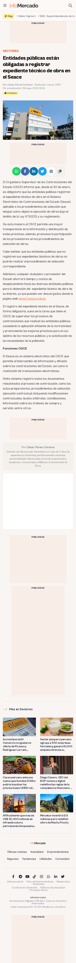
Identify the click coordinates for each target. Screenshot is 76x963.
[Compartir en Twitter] (42, 171)
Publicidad (38, 884)
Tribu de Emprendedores (40, 881)
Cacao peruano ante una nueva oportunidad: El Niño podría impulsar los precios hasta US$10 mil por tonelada (19, 783)
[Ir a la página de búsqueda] (70, 5)
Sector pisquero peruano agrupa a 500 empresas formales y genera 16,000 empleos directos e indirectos (56, 745)
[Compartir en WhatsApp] (16, 171)
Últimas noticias (17, 851)
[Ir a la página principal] (24, 6)
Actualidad (36, 851)
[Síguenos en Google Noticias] (51, 171)
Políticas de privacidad (52, 887)
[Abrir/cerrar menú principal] (5, 5)
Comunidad (62, 858)
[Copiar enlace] (59, 171)
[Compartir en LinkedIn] (34, 171)
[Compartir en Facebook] (25, 171)
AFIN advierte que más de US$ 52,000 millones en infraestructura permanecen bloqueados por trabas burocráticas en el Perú (18, 821)
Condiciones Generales (24, 887)
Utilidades (46, 858)
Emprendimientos (58, 851)
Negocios (13, 858)
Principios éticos (39, 890)
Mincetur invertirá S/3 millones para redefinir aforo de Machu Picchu (54, 819)
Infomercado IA (15, 881)
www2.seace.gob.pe (32, 299)
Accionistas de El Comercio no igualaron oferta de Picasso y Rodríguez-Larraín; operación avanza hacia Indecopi (17, 745)
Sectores (11, 51)
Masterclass (63, 881)
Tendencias (29, 858)
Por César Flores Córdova (18, 84)
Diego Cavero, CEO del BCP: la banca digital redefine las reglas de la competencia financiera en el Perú (56, 783)
